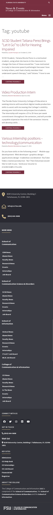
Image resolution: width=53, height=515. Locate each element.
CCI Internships (8, 465)
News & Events (15, 8)
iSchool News (7, 332)
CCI (41, 489)
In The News (7, 390)
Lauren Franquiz (13, 52)
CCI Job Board (7, 469)
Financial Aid (7, 472)
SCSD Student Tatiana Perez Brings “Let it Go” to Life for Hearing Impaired (26, 44)
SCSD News (6, 292)
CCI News (6, 375)
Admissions (6, 458)
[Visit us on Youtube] (28, 421)
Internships (7, 271)
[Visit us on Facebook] (4, 421)
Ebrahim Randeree (14, 96)
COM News (6, 252)
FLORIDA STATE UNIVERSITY (16, 2)
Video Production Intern (18, 92)
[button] (49, 2)
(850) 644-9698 (14, 216)
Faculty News (7, 260)
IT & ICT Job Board (10, 354)
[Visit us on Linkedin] (22, 421)
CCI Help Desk (7, 461)
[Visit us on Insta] (16, 421)
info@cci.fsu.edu (14, 206)
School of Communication (26, 491)
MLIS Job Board (8, 358)
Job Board (6, 274)
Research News (8, 263)
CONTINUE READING (12, 82)
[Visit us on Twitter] (10, 421)
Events (5, 267)
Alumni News (7, 256)
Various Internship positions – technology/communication (22, 140)
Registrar (6, 476)
